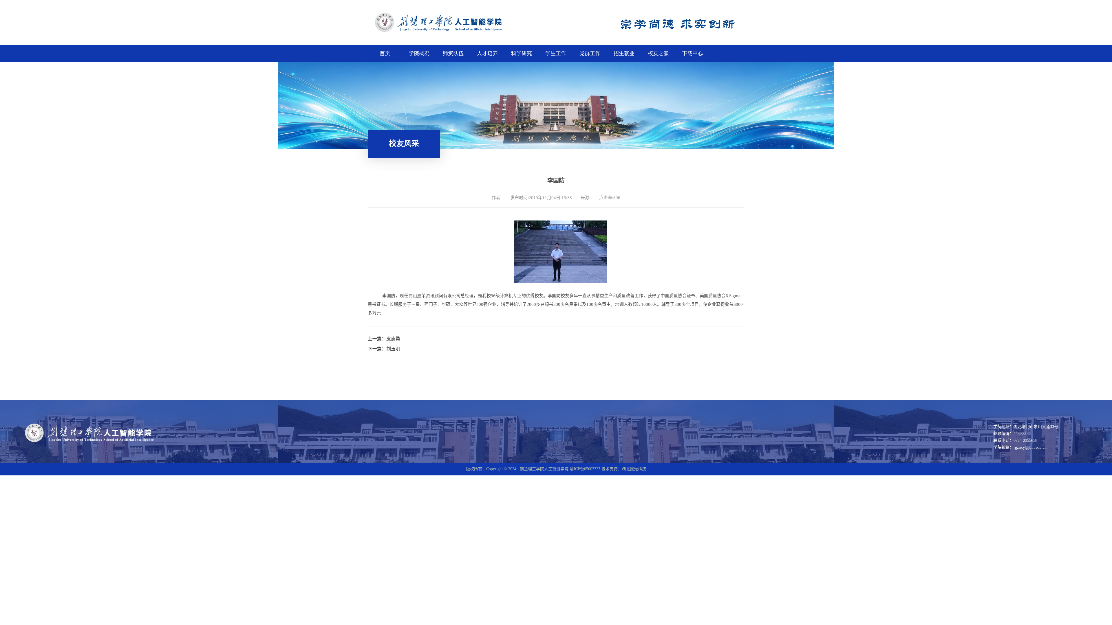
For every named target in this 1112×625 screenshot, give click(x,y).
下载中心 (692, 53)
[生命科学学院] (450, 32)
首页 (385, 53)
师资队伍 (453, 53)
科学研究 (521, 53)
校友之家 (658, 53)
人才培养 (487, 53)
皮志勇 (384, 338)
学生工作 (555, 53)
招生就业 (624, 53)
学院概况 (419, 53)
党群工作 (589, 53)
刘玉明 (384, 348)
